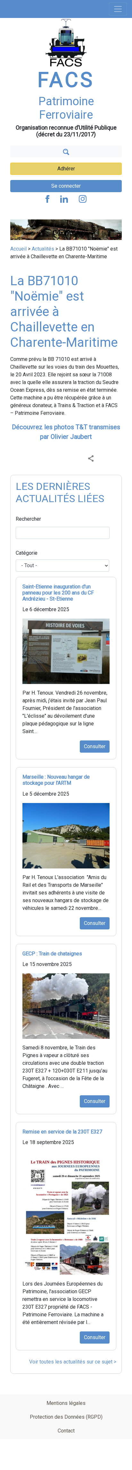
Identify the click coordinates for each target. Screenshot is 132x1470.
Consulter (94, 746)
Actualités (43, 249)
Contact (66, 1431)
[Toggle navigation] (118, 9)
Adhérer (66, 169)
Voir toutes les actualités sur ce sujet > (72, 1362)
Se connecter (66, 186)
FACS (66, 80)
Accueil (18, 249)
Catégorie (26, 553)
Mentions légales (66, 1403)
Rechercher (28, 519)
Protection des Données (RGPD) (66, 1417)
